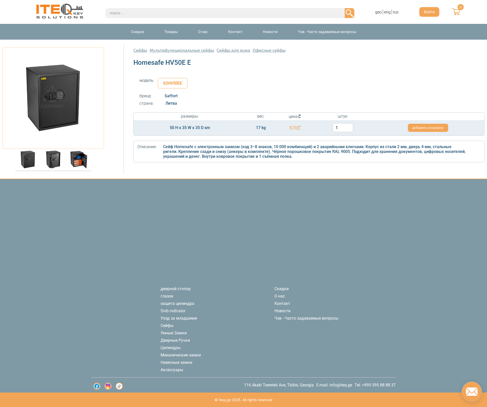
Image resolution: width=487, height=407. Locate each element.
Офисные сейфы (269, 50)
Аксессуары (172, 369)
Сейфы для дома (233, 50)
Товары (171, 32)
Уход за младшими (179, 318)
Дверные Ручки (175, 340)
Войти (429, 12)
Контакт (235, 32)
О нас (203, 32)
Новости (270, 32)
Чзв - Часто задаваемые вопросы (327, 32)
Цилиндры (171, 347)
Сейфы (140, 50)
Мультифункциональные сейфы (182, 50)
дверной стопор (176, 288)
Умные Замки (174, 333)
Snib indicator (173, 310)
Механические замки (181, 355)
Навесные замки (176, 362)
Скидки (137, 32)
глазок (167, 296)
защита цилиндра (177, 303)
